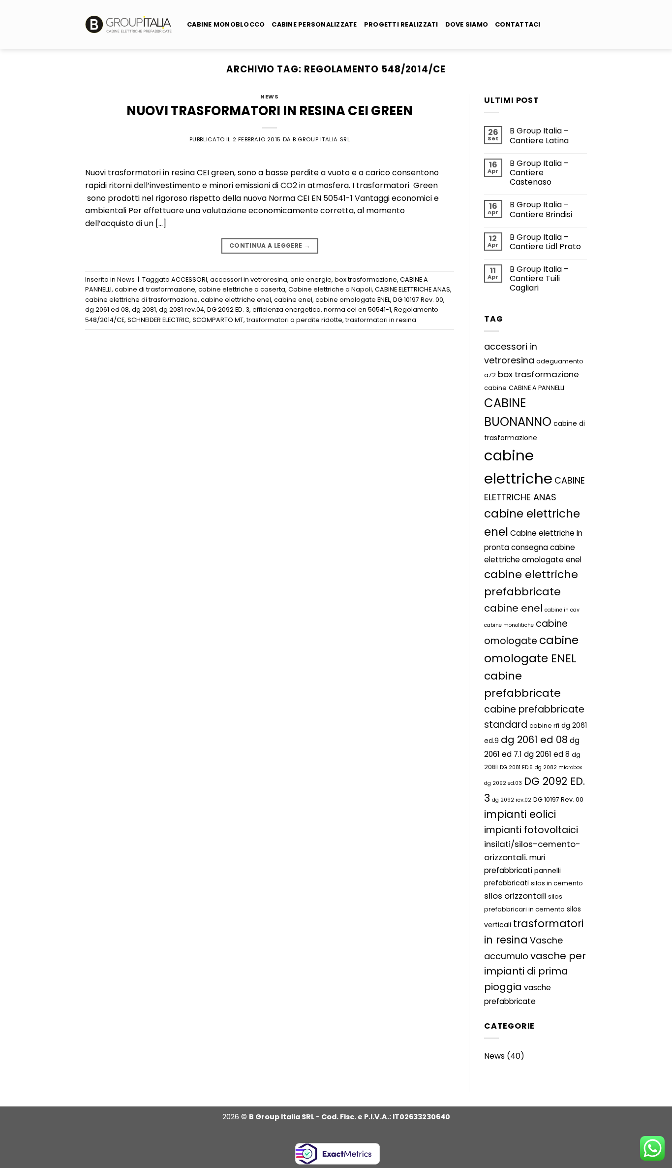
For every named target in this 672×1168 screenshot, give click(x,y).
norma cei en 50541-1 (357, 309)
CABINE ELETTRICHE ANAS (412, 289)
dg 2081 (144, 309)
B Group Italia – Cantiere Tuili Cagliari (539, 278)
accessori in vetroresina (248, 279)
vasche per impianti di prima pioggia (535, 971)
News (269, 96)
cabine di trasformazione (155, 289)
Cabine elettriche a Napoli (330, 289)
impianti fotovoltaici (531, 830)
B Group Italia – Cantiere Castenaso (539, 173)
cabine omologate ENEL (352, 299)
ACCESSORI (189, 279)
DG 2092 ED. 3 (228, 309)
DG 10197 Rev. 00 (418, 299)
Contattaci (518, 24)
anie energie (311, 279)
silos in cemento (557, 883)
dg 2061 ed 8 (547, 754)
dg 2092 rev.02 (511, 800)
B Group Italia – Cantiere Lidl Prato (545, 241)
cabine (495, 388)
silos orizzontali (515, 896)
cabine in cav (562, 610)
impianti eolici (520, 814)
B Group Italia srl (321, 139)
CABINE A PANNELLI (536, 388)
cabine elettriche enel (236, 299)
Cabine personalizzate (314, 24)
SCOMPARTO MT (218, 320)
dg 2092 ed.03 (503, 783)
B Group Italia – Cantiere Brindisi (541, 209)
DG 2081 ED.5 (516, 767)
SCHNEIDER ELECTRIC (158, 320)
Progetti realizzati (401, 24)
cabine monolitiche (509, 625)
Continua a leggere (269, 245)
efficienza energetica (286, 309)
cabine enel (293, 299)
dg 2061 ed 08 (107, 309)
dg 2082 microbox (558, 767)
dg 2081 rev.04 (181, 309)
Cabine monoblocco (226, 24)
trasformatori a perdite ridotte (294, 320)
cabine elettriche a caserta (241, 289)
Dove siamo (467, 24)
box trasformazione (366, 279)
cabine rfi (544, 725)
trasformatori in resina (380, 320)
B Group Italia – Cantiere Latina (539, 135)
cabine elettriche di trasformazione (141, 299)
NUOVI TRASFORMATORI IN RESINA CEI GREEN (269, 111)
